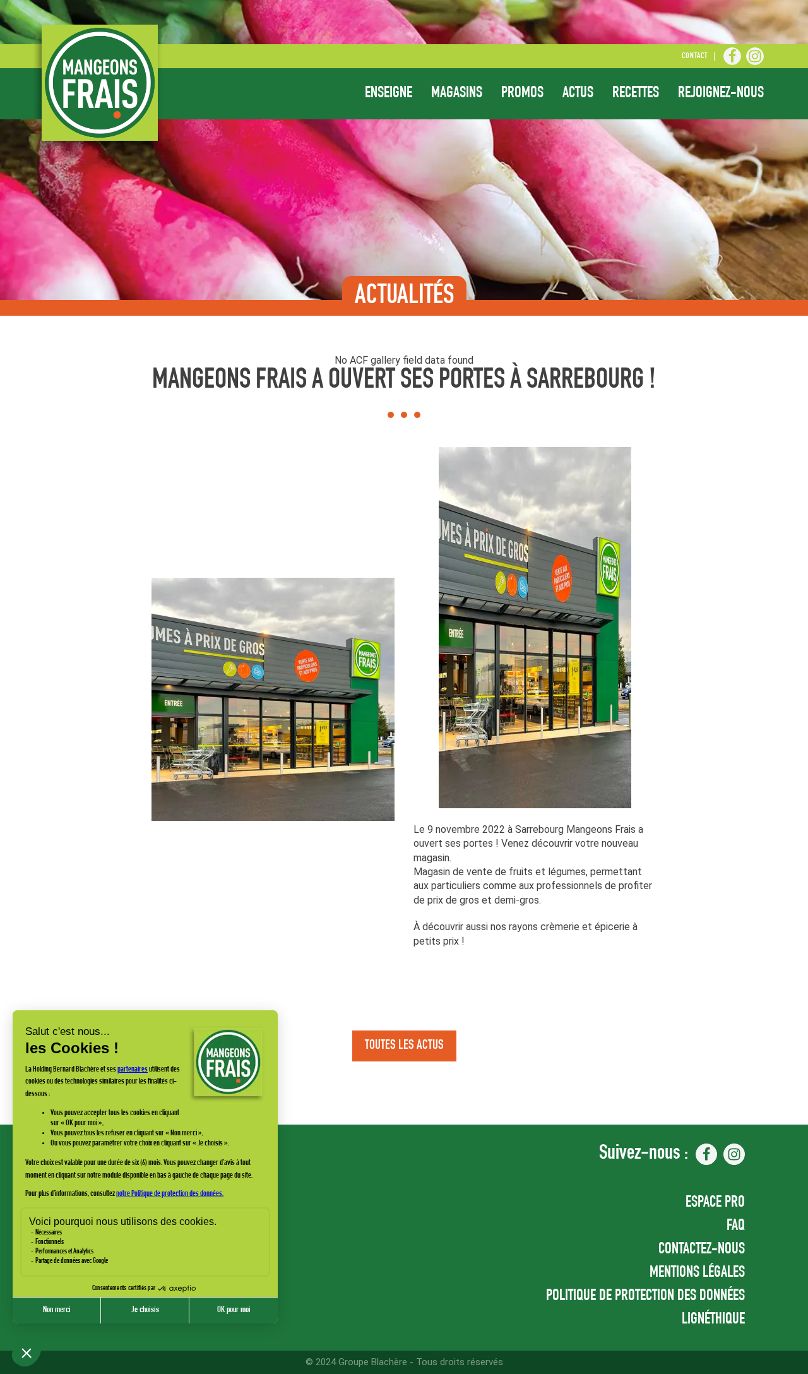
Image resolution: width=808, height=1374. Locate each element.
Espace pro (715, 1203)
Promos (522, 94)
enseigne (388, 94)
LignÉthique (713, 1320)
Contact (695, 56)
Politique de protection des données (645, 1297)
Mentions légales (697, 1273)
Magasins (456, 94)
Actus (577, 94)
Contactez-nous (701, 1250)
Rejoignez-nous (721, 94)
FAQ (736, 1226)
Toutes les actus (404, 1046)
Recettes (635, 94)
